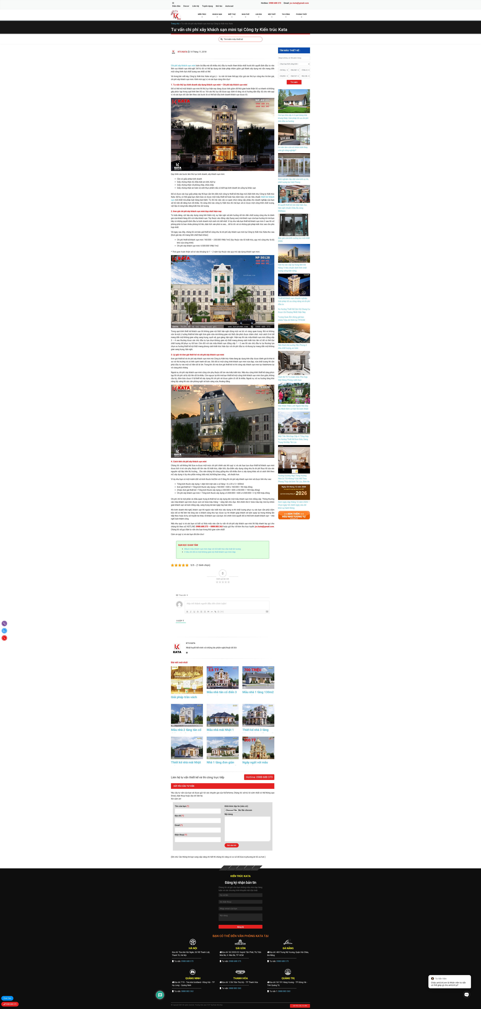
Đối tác (219, 6)
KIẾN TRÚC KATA (240, 876)
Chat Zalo (7, 998)
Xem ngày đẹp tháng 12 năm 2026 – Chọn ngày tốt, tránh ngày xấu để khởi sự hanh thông (294, 505)
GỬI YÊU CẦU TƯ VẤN (300, 1006)
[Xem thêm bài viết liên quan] (294, 515)
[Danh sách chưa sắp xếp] (205, 611)
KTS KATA (182, 52)
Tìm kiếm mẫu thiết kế (233, 39)
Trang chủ (175, 23)
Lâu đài (259, 14)
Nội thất (272, 14)
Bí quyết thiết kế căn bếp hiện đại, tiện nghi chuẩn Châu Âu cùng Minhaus (292, 208)
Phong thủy (301, 14)
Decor (186, 6)
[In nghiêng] (191, 611)
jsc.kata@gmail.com (299, 3)
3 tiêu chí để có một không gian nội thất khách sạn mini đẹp (210, 552)
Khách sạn (217, 14)
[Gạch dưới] (194, 611)
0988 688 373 (275, 3)
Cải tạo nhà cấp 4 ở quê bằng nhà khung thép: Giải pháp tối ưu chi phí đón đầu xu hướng (293, 118)
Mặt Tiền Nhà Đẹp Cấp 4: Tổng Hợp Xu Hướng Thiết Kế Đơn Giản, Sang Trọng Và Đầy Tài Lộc (293, 439)
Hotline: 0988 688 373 (259, 777)
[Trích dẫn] (208, 611)
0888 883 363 (187, 991)
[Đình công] (198, 611)
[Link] (215, 611)
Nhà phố (245, 14)
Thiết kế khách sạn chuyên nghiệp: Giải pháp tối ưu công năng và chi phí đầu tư (294, 301)
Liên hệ (195, 6)
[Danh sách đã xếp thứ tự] (201, 611)
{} (218, 611)
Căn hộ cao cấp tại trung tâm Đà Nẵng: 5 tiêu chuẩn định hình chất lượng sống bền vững (292, 268)
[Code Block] (212, 611)
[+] (222, 611)
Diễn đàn (176, 6)
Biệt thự (231, 14)
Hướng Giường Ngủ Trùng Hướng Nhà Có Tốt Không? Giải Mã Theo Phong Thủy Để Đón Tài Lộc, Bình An (294, 478)
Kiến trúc (202, 14)
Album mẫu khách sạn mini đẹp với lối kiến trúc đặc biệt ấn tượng (212, 549)
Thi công (286, 14)
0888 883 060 (235, 988)
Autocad (229, 6)
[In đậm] (187, 611)
